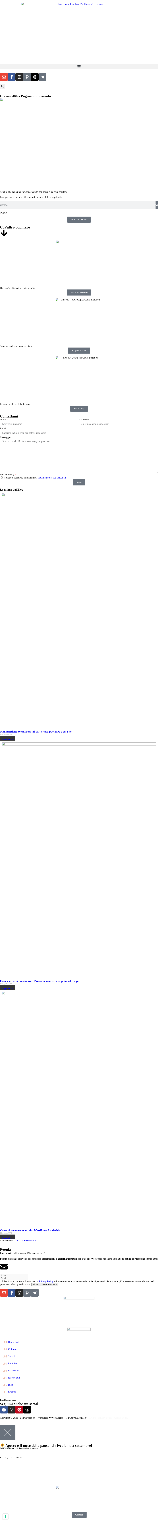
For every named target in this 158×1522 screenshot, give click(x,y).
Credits (92, 1417)
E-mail (3, 428)
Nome (3, 419)
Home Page (11, 1342)
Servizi (9, 1356)
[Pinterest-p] (27, 77)
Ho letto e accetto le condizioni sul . (35, 477)
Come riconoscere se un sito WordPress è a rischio (30, 1230)
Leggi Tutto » (7, 739)
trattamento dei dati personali (52, 477)
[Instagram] (19, 77)
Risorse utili (11, 1377)
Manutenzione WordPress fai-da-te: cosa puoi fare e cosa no (36, 731)
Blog (8, 1385)
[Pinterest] (19, 1409)
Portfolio (10, 1363)
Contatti (9, 1392)
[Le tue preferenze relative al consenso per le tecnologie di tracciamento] (5, 1517)
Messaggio (5, 437)
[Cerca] (157, 205)
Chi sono (10, 1349)
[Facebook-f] (11, 77)
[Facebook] (4, 1409)
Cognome (84, 419)
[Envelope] (4, 77)
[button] (79, 66)
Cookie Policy (121, 1417)
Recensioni (11, 1370)
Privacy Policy (7, 474)
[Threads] (35, 77)
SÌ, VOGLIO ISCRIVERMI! (45, 1284)
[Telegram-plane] (42, 77)
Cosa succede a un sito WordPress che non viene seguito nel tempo (39, 981)
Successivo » (30, 1240)
